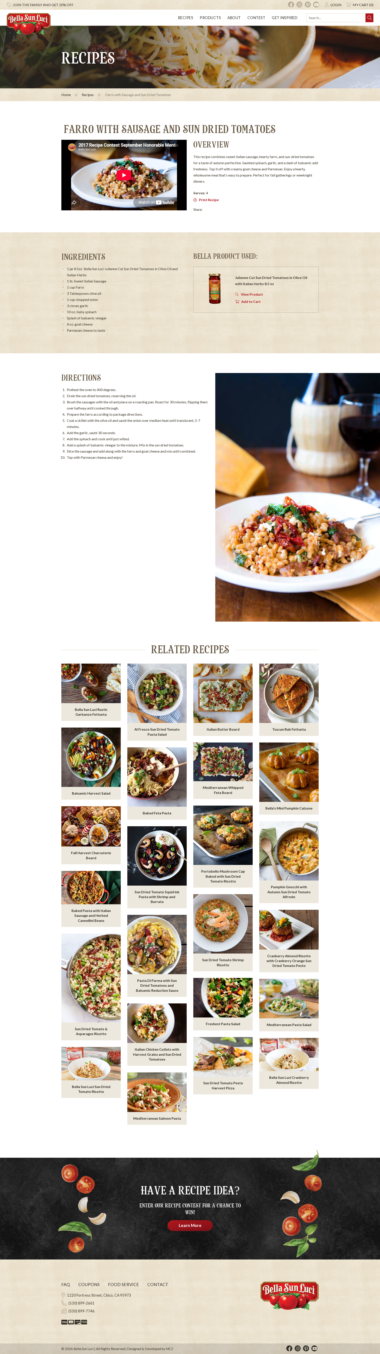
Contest (256, 17)
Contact (157, 1284)
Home (66, 95)
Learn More (190, 1225)
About (234, 17)
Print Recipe (209, 200)
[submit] (369, 17)
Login (336, 5)
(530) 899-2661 (81, 1303)
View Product (252, 294)
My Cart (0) (363, 5)
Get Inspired (284, 17)
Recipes (185, 17)
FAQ (65, 1284)
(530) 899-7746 (81, 1311)
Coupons (89, 1284)
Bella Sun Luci (83, 1349)
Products (210, 17)
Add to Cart (251, 301)
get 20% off (43, 5)
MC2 (169, 1349)
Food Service (123, 1284)
